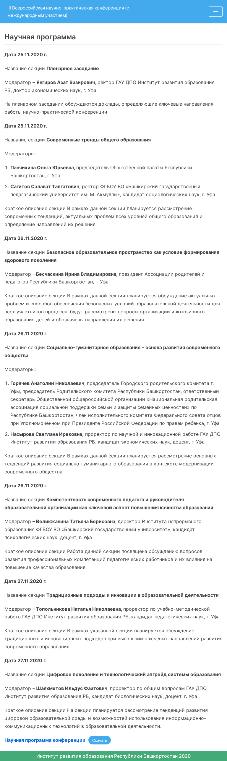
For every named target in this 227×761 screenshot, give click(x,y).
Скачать (99, 740)
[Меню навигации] (216, 12)
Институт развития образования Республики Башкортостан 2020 (113, 756)
